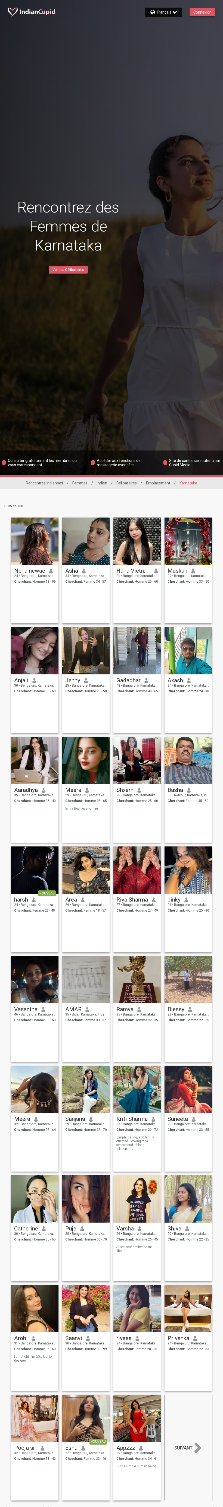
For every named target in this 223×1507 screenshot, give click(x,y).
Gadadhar (128, 680)
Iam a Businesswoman (81, 808)
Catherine (26, 1228)
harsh (21, 899)
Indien (102, 483)
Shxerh (125, 790)
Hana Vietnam (133, 570)
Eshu (71, 1448)
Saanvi (73, 1338)
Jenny (72, 680)
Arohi (21, 1338)
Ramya (125, 1009)
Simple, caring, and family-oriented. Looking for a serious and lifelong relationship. (135, 1143)
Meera (73, 790)
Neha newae (29, 570)
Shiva (174, 1228)
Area (71, 899)
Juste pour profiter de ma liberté (134, 1249)
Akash (175, 680)
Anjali (21, 680)
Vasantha (26, 1009)
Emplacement (158, 483)
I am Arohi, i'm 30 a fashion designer (34, 1358)
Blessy (176, 1009)
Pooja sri (25, 1448)
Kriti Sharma (132, 1119)
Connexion (202, 12)
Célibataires (126, 483)
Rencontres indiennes (44, 483)
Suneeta (178, 1119)
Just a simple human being (136, 1466)
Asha (71, 570)
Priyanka (178, 1338)
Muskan (177, 570)
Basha (175, 790)
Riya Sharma (132, 899)
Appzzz (125, 1448)
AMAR (73, 1009)
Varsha (125, 1228)
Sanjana (75, 1119)
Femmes (80, 483)
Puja (70, 1228)
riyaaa (124, 1338)
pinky (174, 899)
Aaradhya (26, 790)
